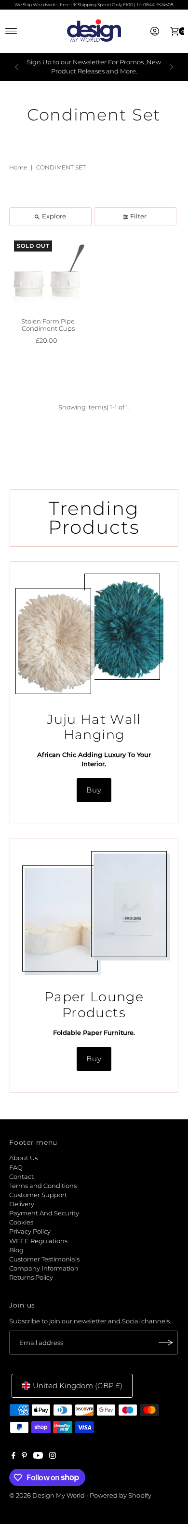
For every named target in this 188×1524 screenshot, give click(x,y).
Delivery (21, 1204)
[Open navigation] (11, 31)
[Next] (171, 67)
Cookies (21, 1222)
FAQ (16, 1167)
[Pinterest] (24, 1457)
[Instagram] (52, 1457)
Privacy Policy (30, 1231)
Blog (16, 1250)
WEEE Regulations (38, 1241)
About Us (23, 1158)
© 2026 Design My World (47, 1495)
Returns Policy (31, 1277)
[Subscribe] (166, 1343)
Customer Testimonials (44, 1259)
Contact (21, 1176)
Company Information (44, 1268)
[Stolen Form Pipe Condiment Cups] (48, 274)
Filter (138, 216)
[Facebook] (13, 1457)
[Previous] (17, 67)
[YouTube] (38, 1457)
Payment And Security (44, 1213)
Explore (54, 216)
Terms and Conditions (43, 1185)
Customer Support (38, 1195)
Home (18, 167)
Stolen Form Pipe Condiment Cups (48, 325)
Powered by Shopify (120, 1495)
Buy (94, 789)
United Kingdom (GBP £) (77, 1385)
